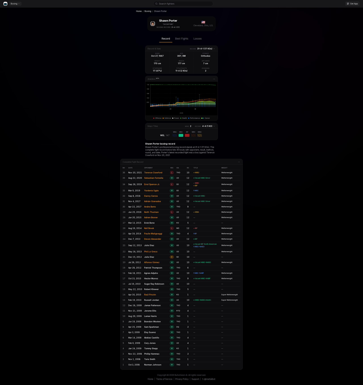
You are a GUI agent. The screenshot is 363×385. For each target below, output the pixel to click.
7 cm (205, 63)
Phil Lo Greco (150, 251)
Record (166, 38)
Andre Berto (150, 206)
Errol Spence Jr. (152, 184)
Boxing (14, 3)
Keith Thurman (151, 212)
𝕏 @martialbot (208, 379)
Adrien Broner (151, 217)
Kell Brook (149, 228)
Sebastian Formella (153, 178)
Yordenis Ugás (151, 190)
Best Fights (181, 38)
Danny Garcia (151, 196)
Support (195, 379)
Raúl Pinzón (150, 294)
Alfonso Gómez (151, 262)
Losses (197, 38)
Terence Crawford (153, 172)
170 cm (157, 63)
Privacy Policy (182, 379)
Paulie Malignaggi (153, 233)
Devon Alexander (152, 239)
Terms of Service (164, 379)
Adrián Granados (152, 201)
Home (139, 11)
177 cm (181, 63)
